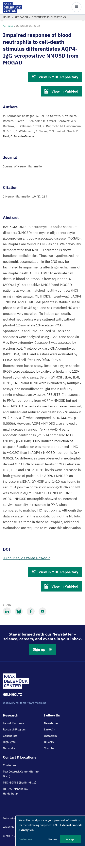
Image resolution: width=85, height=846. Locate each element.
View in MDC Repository (58, 77)
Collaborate (10, 736)
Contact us (9, 765)
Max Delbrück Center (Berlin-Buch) (21, 774)
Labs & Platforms (13, 723)
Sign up (39, 649)
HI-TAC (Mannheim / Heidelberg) (15, 791)
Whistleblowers (12, 827)
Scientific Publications (49, 17)
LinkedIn (49, 729)
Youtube (49, 748)
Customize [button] (25, 839)
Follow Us (52, 715)
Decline (52, 839)
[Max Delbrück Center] (12, 12)
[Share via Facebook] (31, 611)
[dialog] (50, 831)
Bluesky (49, 742)
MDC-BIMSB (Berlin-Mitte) (19, 782)
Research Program (14, 729)
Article (8, 26)
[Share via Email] (42, 611)
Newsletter (51, 723)
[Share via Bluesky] (19, 611)
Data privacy (10, 818)
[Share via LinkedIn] (7, 611)
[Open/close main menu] (76, 7)
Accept (70, 839)
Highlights (9, 742)
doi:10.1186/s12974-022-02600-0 (26, 558)
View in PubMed (64, 91)
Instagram (50, 736)
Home (7, 17)
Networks (9, 748)
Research (21, 17)
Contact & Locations (19, 757)
